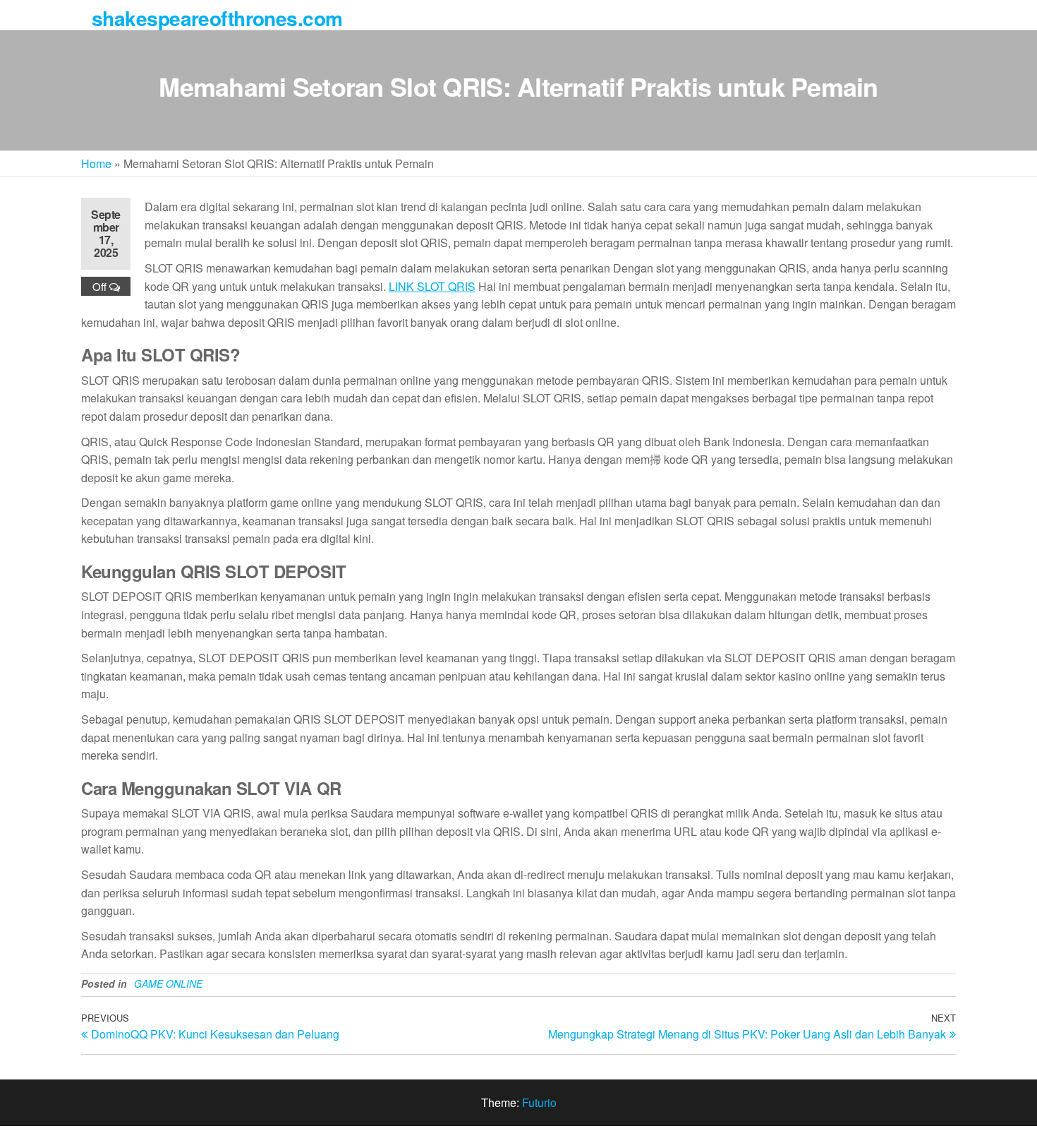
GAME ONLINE (168, 983)
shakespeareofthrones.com (217, 18)
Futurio (539, 1102)
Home (96, 163)
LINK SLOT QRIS (432, 286)
